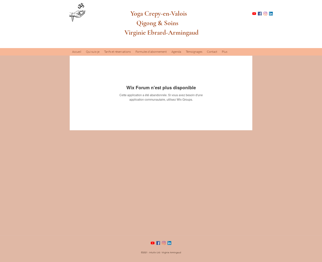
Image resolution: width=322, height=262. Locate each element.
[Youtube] (254, 13)
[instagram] (265, 13)
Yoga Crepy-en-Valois (155, 14)
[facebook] (260, 13)
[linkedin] (271, 13)
